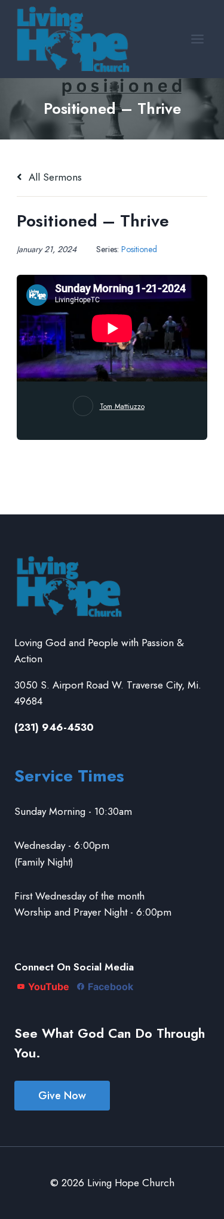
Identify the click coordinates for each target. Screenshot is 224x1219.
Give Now (62, 1095)
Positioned (139, 249)
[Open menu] (197, 38)
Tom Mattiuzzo (122, 406)
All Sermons (54, 177)
